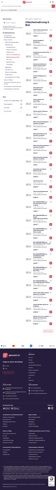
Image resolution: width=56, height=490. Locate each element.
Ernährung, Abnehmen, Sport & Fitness (12, 83)
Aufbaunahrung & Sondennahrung (36, 450)
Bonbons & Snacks (33, 435)
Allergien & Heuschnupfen (9, 417)
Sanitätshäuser (32, 372)
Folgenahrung (10, 52)
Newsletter (31, 362)
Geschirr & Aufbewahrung (13, 54)
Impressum (31, 380)
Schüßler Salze (6, 454)
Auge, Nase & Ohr (7, 419)
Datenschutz (32, 375)
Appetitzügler (32, 433)
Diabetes (5, 424)
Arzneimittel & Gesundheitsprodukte (10, 36)
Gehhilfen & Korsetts (33, 459)
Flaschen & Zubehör (11, 49)
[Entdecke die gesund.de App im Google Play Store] (15, 408)
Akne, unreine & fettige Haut (9, 433)
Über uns (31, 357)
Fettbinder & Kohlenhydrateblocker (37, 440)
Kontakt (7, 365)
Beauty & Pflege (8, 80)
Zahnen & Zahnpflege (11, 72)
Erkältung (5, 426)
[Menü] (54, 477)
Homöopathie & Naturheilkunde (12, 86)
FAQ (6, 368)
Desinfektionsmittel (33, 454)
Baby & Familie (8, 40)
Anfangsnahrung (10, 47)
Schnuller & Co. (9, 69)
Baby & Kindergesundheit (12, 42)
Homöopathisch (6, 450)
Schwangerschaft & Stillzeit (12, 77)
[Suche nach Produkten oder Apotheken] (53, 6)
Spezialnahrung (10, 62)
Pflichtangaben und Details (40, 33)
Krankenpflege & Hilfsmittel (11, 89)
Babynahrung (8, 44)
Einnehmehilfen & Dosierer (35, 456)
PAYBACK (31, 367)
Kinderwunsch (9, 74)
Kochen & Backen (33, 442)
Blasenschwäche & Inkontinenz (36, 452)
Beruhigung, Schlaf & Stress (9, 421)
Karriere (30, 360)
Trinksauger (9, 64)
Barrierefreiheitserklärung (35, 365)
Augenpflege (6, 438)
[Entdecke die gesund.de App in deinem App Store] (6, 408)
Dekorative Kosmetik (8, 442)
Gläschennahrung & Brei (12, 57)
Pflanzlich (5, 452)
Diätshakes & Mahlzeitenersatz (36, 438)
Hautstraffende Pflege (8, 440)
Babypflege (8, 67)
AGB (30, 377)
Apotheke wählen (13, 10)
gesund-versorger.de (34, 370)
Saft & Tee (9, 59)
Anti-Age (5, 435)
